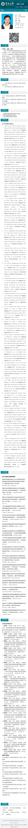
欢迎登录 (26, 7)
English (17, 7)
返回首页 (21, 7)
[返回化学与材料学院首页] (10, 4)
